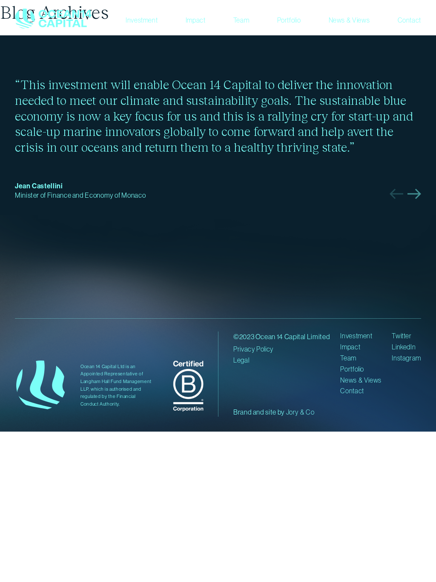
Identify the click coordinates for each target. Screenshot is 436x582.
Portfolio (289, 20)
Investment (142, 20)
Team (241, 20)
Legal (241, 360)
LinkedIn (404, 347)
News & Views (349, 20)
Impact (196, 20)
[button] (396, 194)
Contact (409, 20)
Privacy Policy (253, 349)
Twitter (401, 335)
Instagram (406, 358)
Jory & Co (300, 412)
